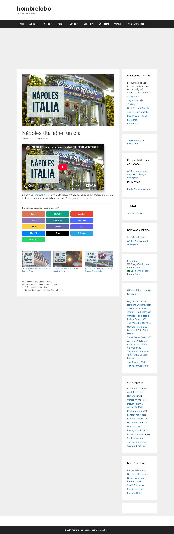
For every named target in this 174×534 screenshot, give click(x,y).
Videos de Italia (31, 282)
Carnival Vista (42, 195)
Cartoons (132, 396)
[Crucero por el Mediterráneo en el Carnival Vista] (36, 259)
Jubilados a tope (135, 213)
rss (144, 388)
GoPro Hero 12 (143, 92)
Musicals (131, 426)
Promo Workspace (136, 24)
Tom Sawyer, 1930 (136, 362)
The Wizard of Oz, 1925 (139, 323)
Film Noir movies (135, 418)
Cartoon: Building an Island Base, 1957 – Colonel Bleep (137, 344)
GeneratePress (103, 530)
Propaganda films (136, 430)
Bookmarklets (134, 493)
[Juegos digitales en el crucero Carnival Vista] (67, 259)
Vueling (131, 104)
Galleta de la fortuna (137, 474)
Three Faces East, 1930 (139, 337)
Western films (134, 446)
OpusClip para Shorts (138, 108)
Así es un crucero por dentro (37, 287)
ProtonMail (132, 120)
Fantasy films (134, 414)
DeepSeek (82, 220)
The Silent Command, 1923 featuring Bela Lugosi (138, 354)
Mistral (33, 227)
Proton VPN (133, 123)
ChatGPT (58, 214)
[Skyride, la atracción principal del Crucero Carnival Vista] (99, 259)
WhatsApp (33, 239)
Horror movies (134, 422)
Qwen (81, 227)
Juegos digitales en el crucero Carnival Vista (44, 290)
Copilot (58, 227)
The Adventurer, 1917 (138, 366)
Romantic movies (136, 434)
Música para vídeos (137, 116)
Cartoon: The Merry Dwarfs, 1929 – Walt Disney (137, 330)
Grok (58, 233)
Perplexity (57, 220)
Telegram (82, 233)
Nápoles (53, 284)
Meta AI (33, 233)
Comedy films (134, 400)
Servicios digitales (136, 237)
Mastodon (132, 261)
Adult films (132, 392)
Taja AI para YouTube (138, 112)
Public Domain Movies (138, 189)
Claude (33, 214)
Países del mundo (136, 470)
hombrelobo (34, 8)
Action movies (134, 388)
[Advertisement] (87, 47)
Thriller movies (134, 442)
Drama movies (134, 411)
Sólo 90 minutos (135, 485)
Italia (47, 284)
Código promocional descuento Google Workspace (137, 174)
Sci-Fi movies (134, 438)
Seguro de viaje (135, 100)
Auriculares (133, 96)
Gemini (33, 220)
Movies (131, 294)
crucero (41, 284)
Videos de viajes (46, 282)
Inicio (21, 24)
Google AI (82, 214)
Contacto (118, 24)
